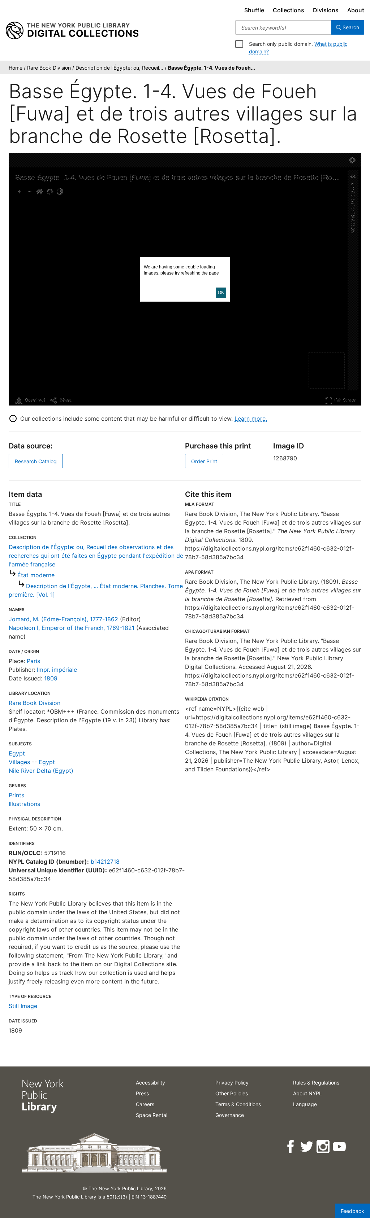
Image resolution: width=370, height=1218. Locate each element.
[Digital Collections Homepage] (72, 31)
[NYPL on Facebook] (291, 1147)
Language (305, 1104)
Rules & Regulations (316, 1082)
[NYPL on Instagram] (324, 1147)
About (355, 10)
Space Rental (151, 1115)
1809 (50, 678)
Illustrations (24, 803)
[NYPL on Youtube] (340, 1147)
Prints (16, 795)
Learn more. (251, 418)
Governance (229, 1115)
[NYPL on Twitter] (307, 1147)
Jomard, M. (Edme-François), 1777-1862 (63, 619)
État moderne (36, 575)
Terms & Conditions (238, 1104)
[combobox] (283, 27)
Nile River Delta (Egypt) (41, 770)
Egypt (17, 753)
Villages (19, 762)
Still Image (23, 1005)
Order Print (204, 461)
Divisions (326, 10)
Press (142, 1093)
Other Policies (231, 1093)
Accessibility (150, 1082)
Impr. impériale (57, 669)
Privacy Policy (232, 1082)
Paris (33, 661)
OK (221, 292)
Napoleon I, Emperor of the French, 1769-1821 (71, 627)
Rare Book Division (34, 702)
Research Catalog (36, 461)
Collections (288, 10)
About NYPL (307, 1093)
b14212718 (105, 861)
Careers (145, 1104)
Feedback (352, 1211)
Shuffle (254, 10)
